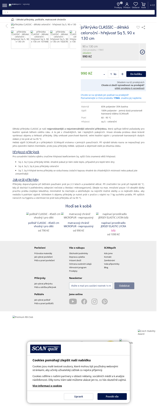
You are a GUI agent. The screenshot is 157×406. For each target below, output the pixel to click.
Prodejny (73, 271)
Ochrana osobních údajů (80, 264)
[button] (7, 26)
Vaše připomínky (111, 264)
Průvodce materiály (43, 253)
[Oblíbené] (138, 27)
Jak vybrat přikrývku (43, 283)
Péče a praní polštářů (44, 303)
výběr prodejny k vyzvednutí (129, 88)
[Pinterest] (105, 301)
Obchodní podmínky (78, 253)
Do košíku (136, 74)
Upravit (77, 396)
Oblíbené (133, 7)
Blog (106, 267)
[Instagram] (94, 301)
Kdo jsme (108, 253)
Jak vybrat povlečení (43, 256)
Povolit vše (111, 396)
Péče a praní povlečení (44, 260)
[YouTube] (73, 301)
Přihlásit (124, 7)
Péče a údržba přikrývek (45, 287)
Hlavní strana (11, 19)
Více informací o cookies (46, 385)
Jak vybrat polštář (42, 299)
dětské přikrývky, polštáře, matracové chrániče (40, 19)
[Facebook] (84, 301)
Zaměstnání (109, 260)
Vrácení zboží (75, 260)
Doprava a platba (77, 256)
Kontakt (107, 256)
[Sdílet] (143, 27)
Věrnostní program (77, 267)
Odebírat (124, 285)
